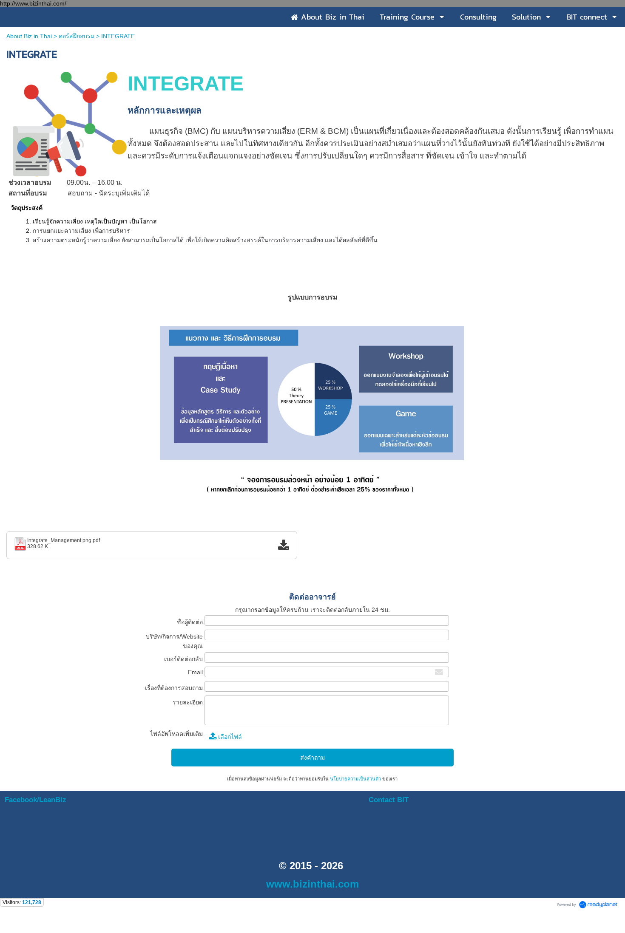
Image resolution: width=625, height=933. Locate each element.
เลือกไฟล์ (229, 736)
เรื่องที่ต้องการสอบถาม (174, 687)
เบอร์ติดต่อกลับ (183, 659)
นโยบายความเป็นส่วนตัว (355, 778)
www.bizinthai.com (312, 884)
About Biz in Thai (29, 36)
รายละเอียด (188, 702)
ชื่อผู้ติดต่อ (190, 622)
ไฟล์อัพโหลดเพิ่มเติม (176, 733)
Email (195, 672)
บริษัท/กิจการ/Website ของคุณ (174, 641)
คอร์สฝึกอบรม (76, 36)
